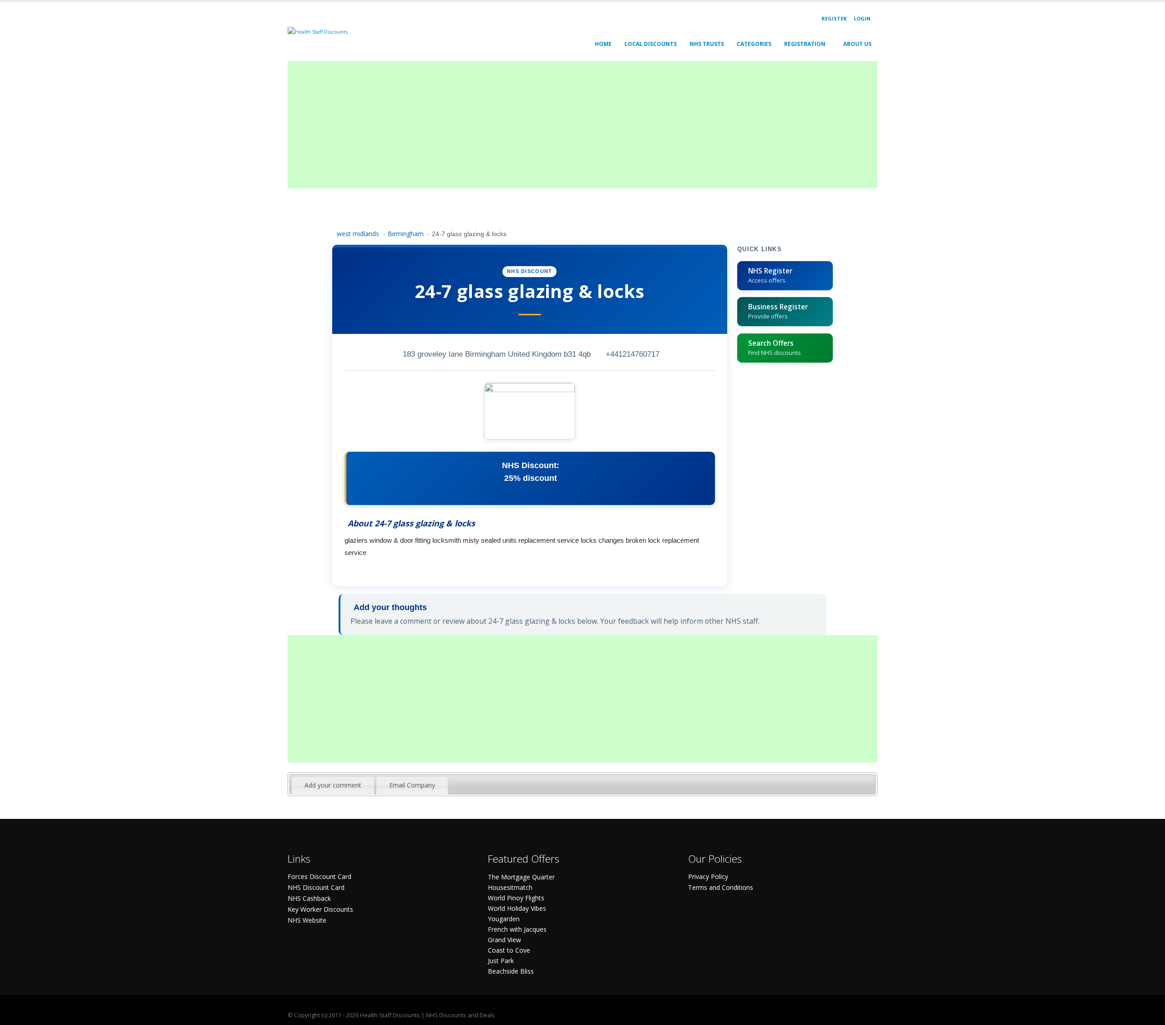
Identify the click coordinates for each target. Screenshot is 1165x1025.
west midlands (358, 233)
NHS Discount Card (316, 887)
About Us (857, 44)
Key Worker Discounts (320, 909)
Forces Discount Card (319, 876)
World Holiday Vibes (517, 908)
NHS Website (307, 920)
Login (862, 18)
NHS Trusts (706, 44)
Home (603, 44)
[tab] (333, 785)
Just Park (501, 960)
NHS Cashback (309, 898)
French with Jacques (517, 929)
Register (834, 18)
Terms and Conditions (720, 887)
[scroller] (1149, 1014)
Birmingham (406, 233)
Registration (805, 44)
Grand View (504, 939)
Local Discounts (650, 44)
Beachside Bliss (511, 971)
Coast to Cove (509, 950)
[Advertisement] (561, 124)
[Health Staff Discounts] (318, 31)
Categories (754, 44)
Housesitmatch (510, 887)
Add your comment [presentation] (332, 785)
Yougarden (504, 918)
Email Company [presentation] (412, 785)
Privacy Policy (708, 876)
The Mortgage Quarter (521, 877)
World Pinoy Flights (516, 898)
